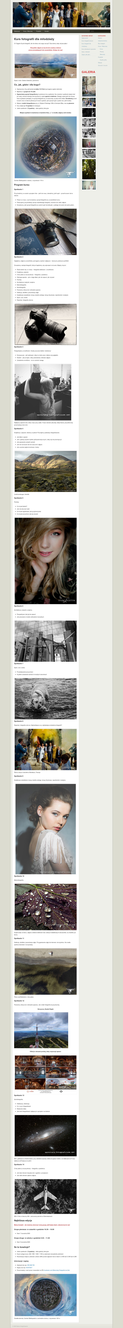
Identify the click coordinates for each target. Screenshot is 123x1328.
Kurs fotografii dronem (87, 41)
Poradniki (38, 31)
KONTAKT (29, 1267)
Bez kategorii (101, 43)
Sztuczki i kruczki (102, 65)
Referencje (17, 31)
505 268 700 (30, 1265)
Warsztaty (102, 54)
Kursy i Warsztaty (28, 31)
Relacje (100, 62)
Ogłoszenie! (85, 38)
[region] (41, 1030)
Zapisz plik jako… (86, 54)
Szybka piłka (103, 60)
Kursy (101, 49)
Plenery (102, 52)
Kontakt (47, 31)
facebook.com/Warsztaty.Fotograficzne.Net (57, 1270)
